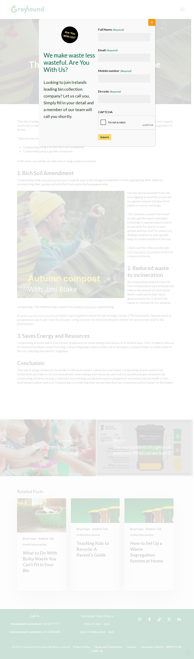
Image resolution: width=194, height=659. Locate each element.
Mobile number (114, 70)
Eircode (109, 91)
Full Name (111, 29)
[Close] (151, 22)
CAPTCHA (105, 112)
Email (107, 50)
